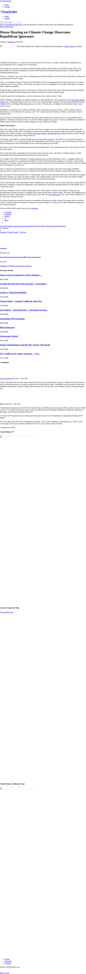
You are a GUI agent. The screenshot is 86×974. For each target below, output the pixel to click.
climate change (69, 46)
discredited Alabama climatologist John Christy (49, 133)
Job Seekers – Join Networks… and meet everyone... (24, 310)
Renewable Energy (17, 25)
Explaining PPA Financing (12, 318)
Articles (7, 7)
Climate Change (45, 226)
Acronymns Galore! (9, 336)
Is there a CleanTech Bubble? (13, 292)
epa (52, 226)
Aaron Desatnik (5, 378)
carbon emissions (14, 226)
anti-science (4, 226)
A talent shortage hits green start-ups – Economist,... (24, 284)
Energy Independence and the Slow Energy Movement (25, 345)
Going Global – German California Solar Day (21, 301)
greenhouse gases (59, 226)
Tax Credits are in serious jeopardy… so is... (20, 353)
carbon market (25, 226)
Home (6, 5)
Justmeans (11, 42)
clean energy (34, 226)
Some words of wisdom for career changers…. (21, 275)
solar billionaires (54, 194)
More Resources (7, 327)
